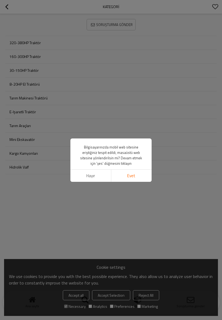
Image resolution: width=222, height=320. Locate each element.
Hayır (90, 176)
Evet (131, 176)
